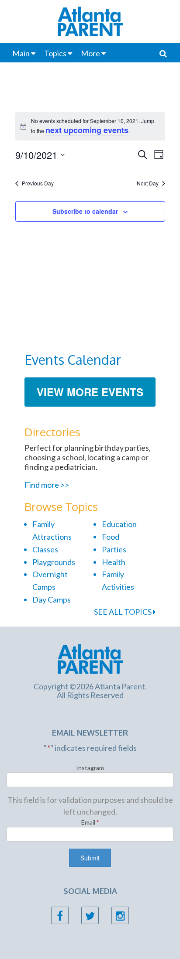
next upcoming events (86, 130)
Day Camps (51, 599)
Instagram (90, 767)
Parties (114, 549)
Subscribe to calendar (85, 211)
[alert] (90, 126)
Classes (45, 549)
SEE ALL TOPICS (123, 611)
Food (110, 536)
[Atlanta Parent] (90, 657)
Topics (55, 53)
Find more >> (46, 485)
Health (113, 562)
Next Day (148, 183)
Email (90, 822)
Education (119, 524)
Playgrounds (53, 562)
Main (21, 53)
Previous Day (38, 183)
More (90, 53)
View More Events (90, 391)
